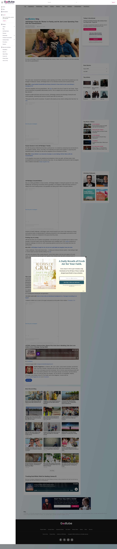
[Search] (76, 2)
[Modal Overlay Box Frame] (58, 274)
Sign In (4, 20)
